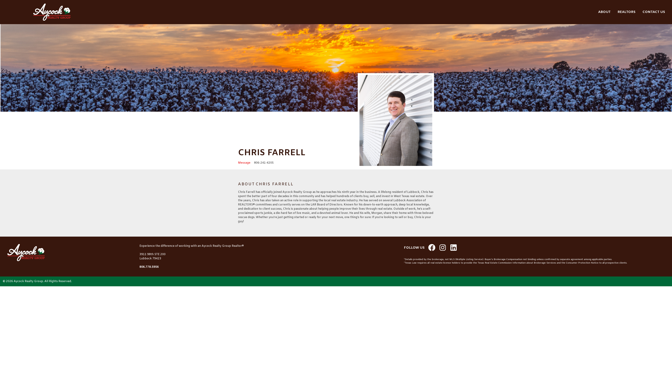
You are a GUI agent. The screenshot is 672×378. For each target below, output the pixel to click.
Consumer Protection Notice (582, 262)
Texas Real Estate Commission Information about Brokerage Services (517, 262)
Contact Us (653, 12)
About (604, 12)
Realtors (626, 12)
